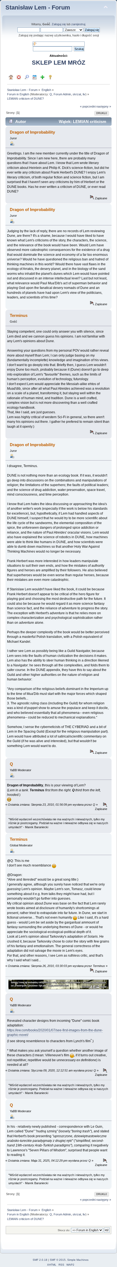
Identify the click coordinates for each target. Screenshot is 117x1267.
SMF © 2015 (58, 1259)
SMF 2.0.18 (40, 1259)
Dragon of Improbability (32, 132)
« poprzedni (88, 106)
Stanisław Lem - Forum (37, 7)
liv (84, 94)
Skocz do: (64, 1230)
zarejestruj (78, 24)
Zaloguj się (59, 24)
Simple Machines (77, 1259)
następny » (103, 106)
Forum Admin (62, 94)
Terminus (18, 839)
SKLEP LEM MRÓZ (58, 62)
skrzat (77, 94)
